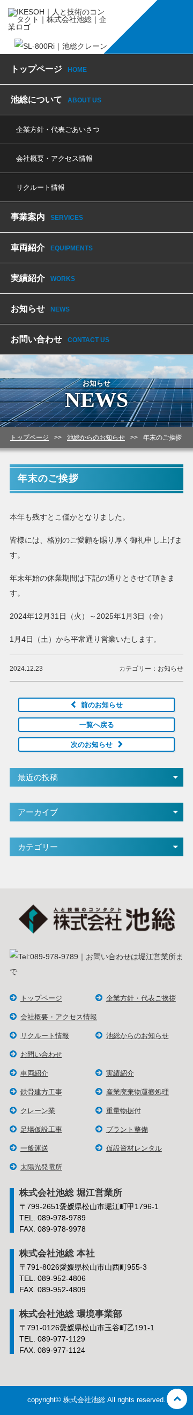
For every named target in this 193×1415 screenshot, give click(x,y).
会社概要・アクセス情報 (54, 158)
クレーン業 (37, 1111)
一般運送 (34, 1148)
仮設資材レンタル (134, 1148)
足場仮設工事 (41, 1129)
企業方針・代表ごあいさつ (58, 129)
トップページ (49, 68)
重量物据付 (123, 1111)
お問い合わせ (60, 339)
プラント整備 (127, 1129)
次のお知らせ (92, 744)
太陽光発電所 (41, 1167)
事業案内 (47, 216)
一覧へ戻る (96, 725)
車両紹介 (52, 247)
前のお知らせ (102, 705)
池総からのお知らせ (137, 1036)
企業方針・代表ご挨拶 (141, 998)
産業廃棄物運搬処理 (137, 1092)
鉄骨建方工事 (41, 1092)
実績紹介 (43, 278)
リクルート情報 (40, 187)
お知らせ (40, 308)
